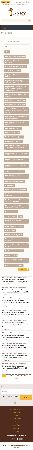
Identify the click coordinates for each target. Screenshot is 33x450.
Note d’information (10, 230)
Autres (20, 216)
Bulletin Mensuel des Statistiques (14, 226)
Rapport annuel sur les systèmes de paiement (14, 123)
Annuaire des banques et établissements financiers (16, 260)
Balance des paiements (11, 212)
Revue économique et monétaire (14, 265)
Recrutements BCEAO (21, 2)
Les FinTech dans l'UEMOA (20, 4)
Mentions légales (16, 425)
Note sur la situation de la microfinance (15, 189)
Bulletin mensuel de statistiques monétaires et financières (13, 221)
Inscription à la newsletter (11, 387)
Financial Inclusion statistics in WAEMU (15, 66)
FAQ (16, 415)
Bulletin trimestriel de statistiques (14, 251)
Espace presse (16, 412)
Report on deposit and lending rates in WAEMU (15, 95)
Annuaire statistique (10, 216)
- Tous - (7, 52)
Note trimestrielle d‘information (13, 141)
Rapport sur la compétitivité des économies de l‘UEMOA (13, 176)
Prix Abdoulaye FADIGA (7, 4)
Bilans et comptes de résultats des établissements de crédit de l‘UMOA (14, 206)
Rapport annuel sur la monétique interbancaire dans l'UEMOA (14, 81)
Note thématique (9, 185)
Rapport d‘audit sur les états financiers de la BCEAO (16, 154)
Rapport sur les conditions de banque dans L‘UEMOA (15, 166)
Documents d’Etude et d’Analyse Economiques (14, 61)
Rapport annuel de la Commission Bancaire (14, 75)
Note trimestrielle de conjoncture (14, 137)
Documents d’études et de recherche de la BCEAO (16, 245)
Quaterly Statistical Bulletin (12, 70)
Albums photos (16, 418)
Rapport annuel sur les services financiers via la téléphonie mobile (16, 117)
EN (30, 5)
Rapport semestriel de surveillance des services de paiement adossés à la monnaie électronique (15, 88)
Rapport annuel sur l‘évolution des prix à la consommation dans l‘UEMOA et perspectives (16, 147)
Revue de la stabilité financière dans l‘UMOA (14, 160)
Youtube (16, 402)
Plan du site (16, 428)
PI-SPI (13, 2)
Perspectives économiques (12, 132)
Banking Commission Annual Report (15, 56)
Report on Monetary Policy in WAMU (15, 100)
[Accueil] (16, 12)
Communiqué (5, 2)
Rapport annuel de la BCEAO (13, 128)
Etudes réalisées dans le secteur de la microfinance (15, 239)
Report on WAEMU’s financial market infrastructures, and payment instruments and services (16, 110)
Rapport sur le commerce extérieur (14, 171)
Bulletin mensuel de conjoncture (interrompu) (13, 194)
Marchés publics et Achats (16, 409)
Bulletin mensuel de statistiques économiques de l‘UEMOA (13, 200)
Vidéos (16, 422)
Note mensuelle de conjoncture (13, 234)
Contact (25, 397)
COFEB (28, 2)
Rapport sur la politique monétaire (14, 181)
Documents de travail (11, 255)
